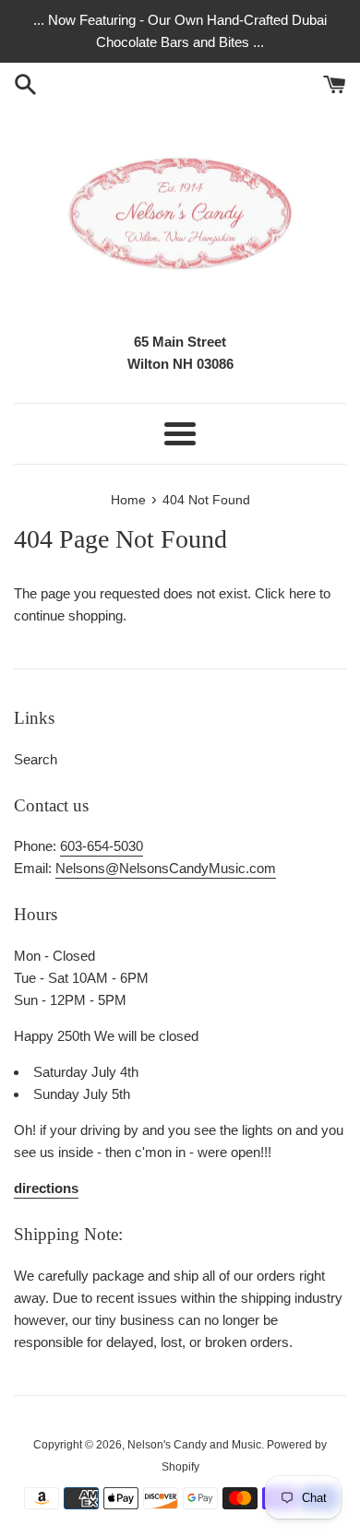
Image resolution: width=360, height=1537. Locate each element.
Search (35, 759)
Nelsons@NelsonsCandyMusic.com (165, 868)
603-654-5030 (101, 846)
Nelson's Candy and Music (194, 1444)
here (302, 593)
